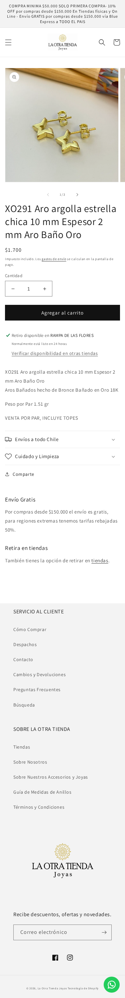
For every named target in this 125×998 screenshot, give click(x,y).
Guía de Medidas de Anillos (42, 792)
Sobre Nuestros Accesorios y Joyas (50, 777)
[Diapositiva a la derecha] (77, 194)
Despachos (25, 644)
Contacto (23, 659)
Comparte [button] (23, 474)
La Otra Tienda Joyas (52, 988)
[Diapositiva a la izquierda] (48, 194)
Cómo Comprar (29, 629)
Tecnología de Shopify (83, 988)
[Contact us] (112, 985)
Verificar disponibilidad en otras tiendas (55, 353)
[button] (8, 42)
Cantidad (13, 275)
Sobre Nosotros (30, 762)
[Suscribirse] (104, 932)
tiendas (99, 560)
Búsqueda (24, 705)
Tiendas (21, 747)
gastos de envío (54, 259)
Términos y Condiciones (38, 807)
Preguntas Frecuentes (37, 689)
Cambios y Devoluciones (39, 674)
